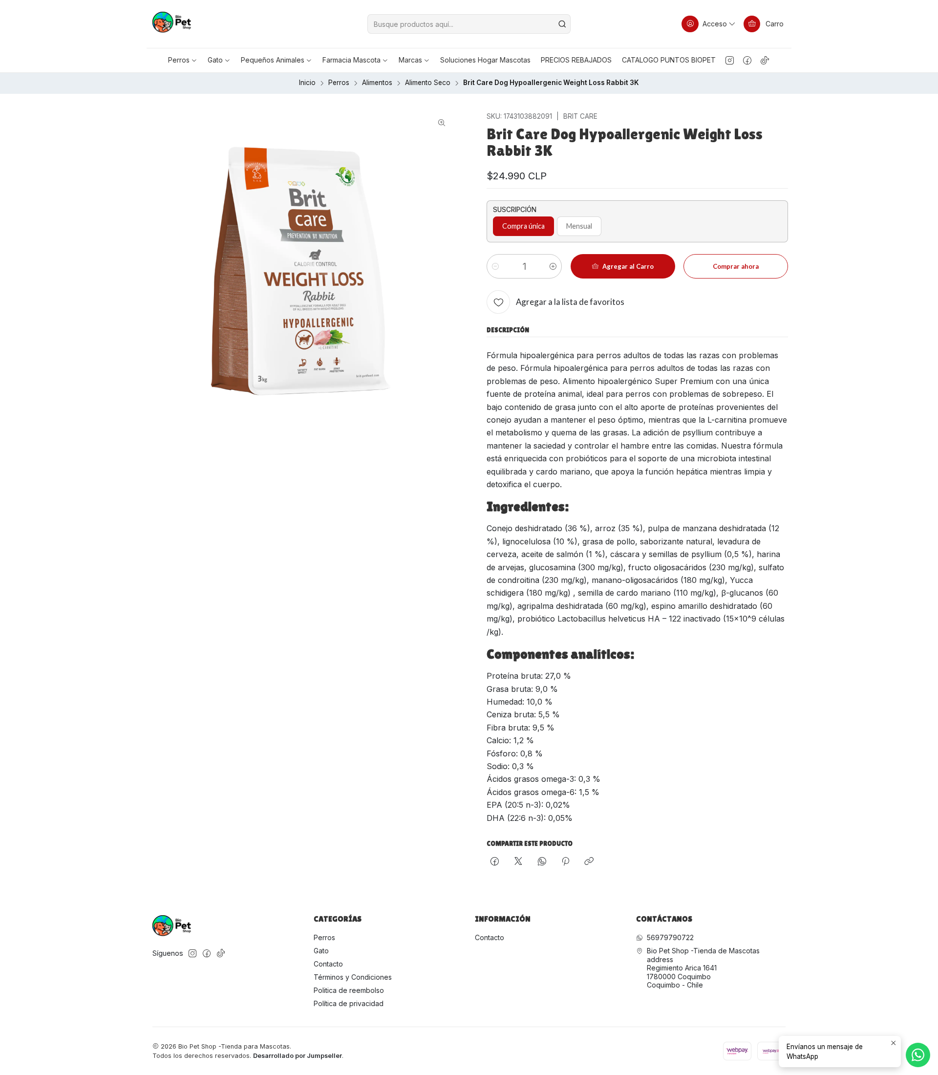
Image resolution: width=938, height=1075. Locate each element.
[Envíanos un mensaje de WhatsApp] (918, 1055)
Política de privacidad (349, 1003)
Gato (321, 950)
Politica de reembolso (349, 990)
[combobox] (469, 24)
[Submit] (562, 24)
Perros (338, 83)
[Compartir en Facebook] (495, 862)
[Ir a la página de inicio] (171, 24)
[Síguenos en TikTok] (765, 60)
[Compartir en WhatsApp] (542, 862)
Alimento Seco (427, 83)
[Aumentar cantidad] (553, 266)
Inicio (307, 83)
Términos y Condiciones (353, 977)
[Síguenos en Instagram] (730, 60)
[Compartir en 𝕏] (518, 862)
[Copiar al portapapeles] (589, 862)
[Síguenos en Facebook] (747, 60)
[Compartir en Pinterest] (565, 862)
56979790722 (670, 937)
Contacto (328, 964)
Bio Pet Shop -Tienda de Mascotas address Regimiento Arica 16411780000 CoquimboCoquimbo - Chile (703, 967)
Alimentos (377, 83)
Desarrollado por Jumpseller (297, 1055)
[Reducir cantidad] (495, 266)
